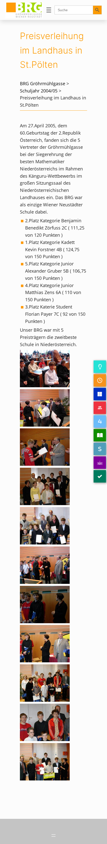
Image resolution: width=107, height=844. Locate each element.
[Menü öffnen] (49, 10)
